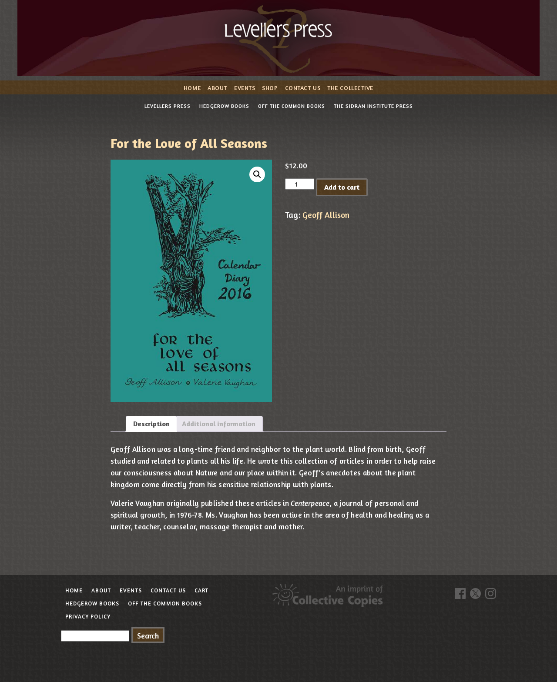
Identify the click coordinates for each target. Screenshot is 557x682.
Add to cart (341, 187)
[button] (257, 174)
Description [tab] (151, 423)
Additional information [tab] (218, 423)
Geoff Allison (325, 215)
